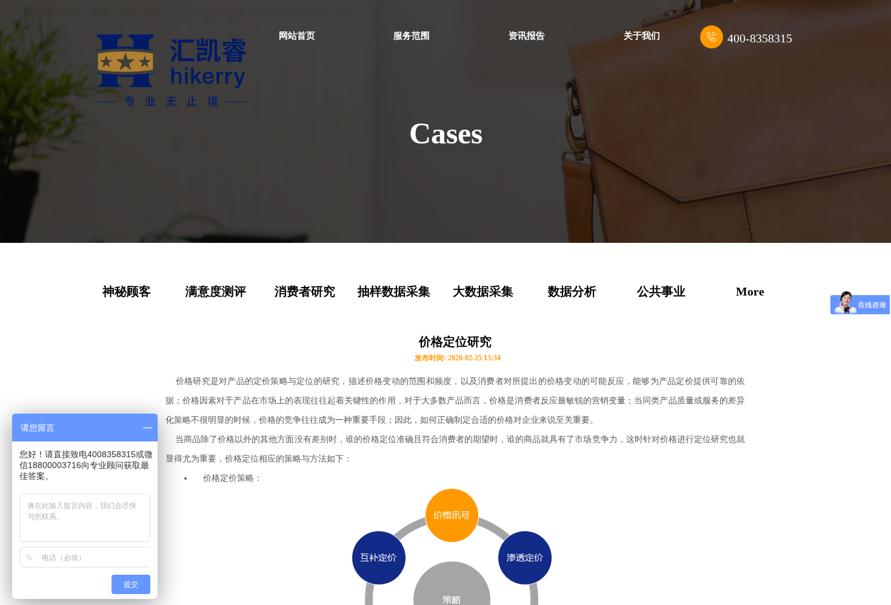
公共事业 (661, 291)
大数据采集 (483, 291)
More (750, 291)
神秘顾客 (126, 291)
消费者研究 (305, 291)
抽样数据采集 (394, 291)
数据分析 (572, 291)
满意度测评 (215, 291)
